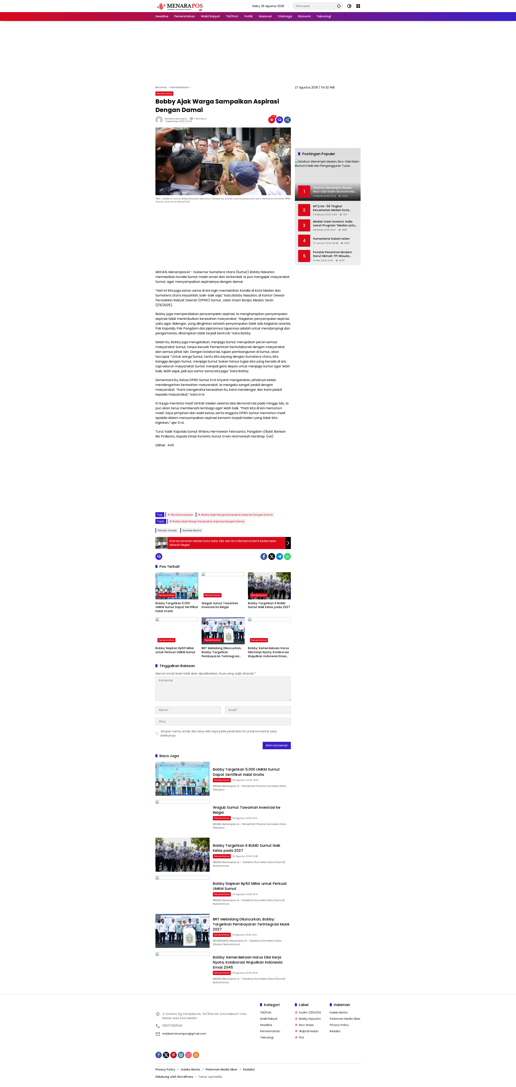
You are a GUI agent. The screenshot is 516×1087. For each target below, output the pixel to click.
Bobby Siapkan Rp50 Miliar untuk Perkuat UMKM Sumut (175, 650)
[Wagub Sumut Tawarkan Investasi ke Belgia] (223, 585)
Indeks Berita (338, 1012)
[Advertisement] (258, 53)
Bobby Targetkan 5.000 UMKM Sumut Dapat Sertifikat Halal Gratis (176, 607)
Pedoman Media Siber (345, 1019)
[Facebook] (263, 556)
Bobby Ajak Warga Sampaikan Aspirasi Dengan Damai (237, 515)
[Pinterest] (173, 1055)
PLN (301, 1037)
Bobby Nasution (310, 1019)
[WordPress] (181, 1055)
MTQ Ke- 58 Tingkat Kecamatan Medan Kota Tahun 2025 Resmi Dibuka (332, 208)
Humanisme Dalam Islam (331, 239)
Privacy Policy (339, 1025)
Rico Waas (306, 1025)
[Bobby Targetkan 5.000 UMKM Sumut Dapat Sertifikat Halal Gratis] (176, 585)
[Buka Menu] (358, 6)
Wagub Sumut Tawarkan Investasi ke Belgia (220, 605)
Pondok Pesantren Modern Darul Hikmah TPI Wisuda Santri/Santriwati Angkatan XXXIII (333, 254)
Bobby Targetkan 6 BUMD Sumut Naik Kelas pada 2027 (269, 605)
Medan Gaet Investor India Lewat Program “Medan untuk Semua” (335, 223)
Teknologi (267, 1037)
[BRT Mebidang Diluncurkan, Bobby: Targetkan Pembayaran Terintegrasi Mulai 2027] (223, 630)
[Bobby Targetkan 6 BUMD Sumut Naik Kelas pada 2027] (269, 585)
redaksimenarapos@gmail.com (184, 1034)
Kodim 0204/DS (310, 1012)
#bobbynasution (182, 515)
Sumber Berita (191, 530)
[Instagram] (188, 1055)
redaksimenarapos (176, 119)
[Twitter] (271, 556)
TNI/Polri (265, 1012)
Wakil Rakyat (269, 1019)
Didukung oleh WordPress (174, 1077)
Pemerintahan (164, 93)
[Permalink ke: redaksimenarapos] (160, 119)
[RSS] (196, 1055)
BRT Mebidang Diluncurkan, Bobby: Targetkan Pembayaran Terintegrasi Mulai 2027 (221, 652)
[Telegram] (279, 556)
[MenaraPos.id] (180, 6)
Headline (266, 1025)
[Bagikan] (287, 119)
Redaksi (335, 1031)
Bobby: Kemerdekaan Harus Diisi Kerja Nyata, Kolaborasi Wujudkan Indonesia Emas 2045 (268, 652)
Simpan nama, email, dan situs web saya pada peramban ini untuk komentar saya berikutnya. (219, 733)
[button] (339, 6)
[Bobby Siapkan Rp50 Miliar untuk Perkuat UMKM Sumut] (176, 630)
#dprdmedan (308, 1031)
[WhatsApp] (287, 556)
